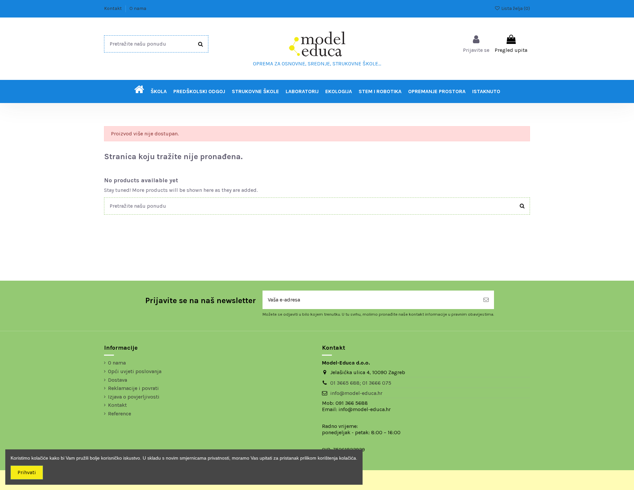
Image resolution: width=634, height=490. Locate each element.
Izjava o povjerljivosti (133, 397)
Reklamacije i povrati (133, 388)
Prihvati (27, 472)
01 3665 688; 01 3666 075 (360, 383)
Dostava (117, 380)
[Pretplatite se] (486, 300)
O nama (137, 8)
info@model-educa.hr (356, 393)
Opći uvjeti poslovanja (134, 371)
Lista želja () (515, 8)
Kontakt (113, 8)
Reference (119, 413)
